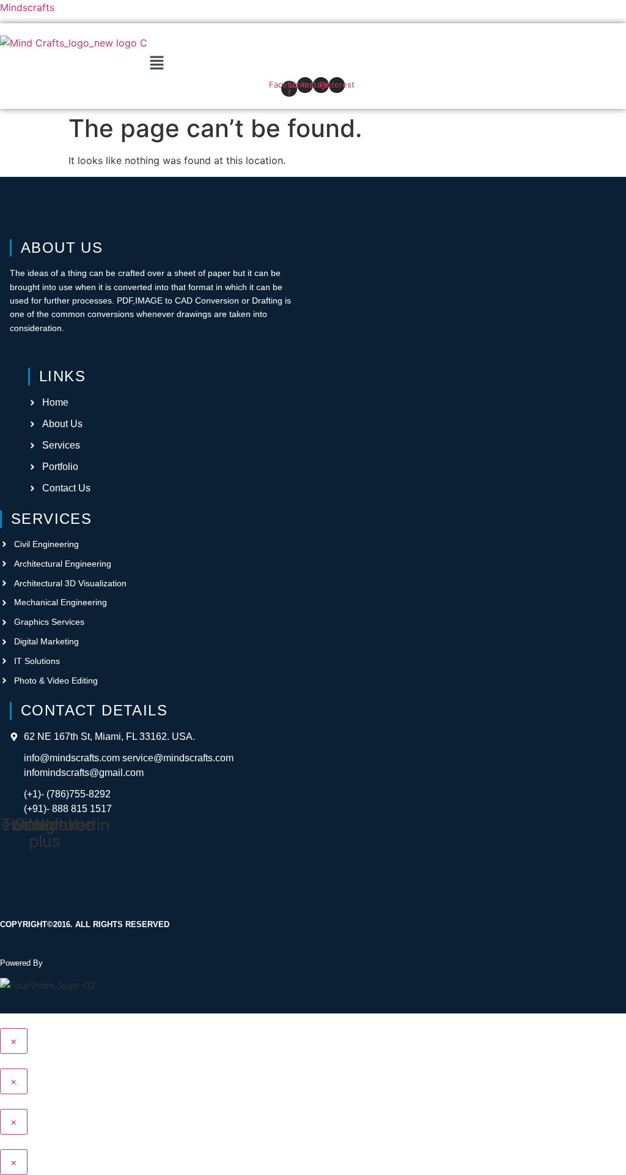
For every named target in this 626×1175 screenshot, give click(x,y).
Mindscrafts (27, 7)
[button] (156, 63)
